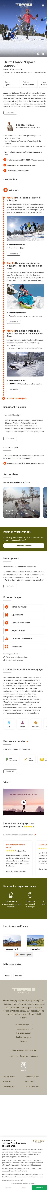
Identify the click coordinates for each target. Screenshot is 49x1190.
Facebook (13, 1056)
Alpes (7, 975)
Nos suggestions (22, 1029)
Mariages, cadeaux (23, 1033)
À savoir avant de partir (14, 660)
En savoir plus (10, 771)
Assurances (7, 1081)
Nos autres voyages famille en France (16, 482)
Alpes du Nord (12, 949)
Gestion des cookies (32, 1086)
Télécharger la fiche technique (17, 170)
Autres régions (26, 955)
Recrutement (29, 1081)
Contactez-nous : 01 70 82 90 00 (23, 1050)
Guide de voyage (8, 1086)
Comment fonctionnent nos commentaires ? (19, 835)
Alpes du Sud (35, 949)
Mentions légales (9, 1076)
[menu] (43, 5)
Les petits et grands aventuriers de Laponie (22, 511)
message (41, 160)
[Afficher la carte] (5, 190)
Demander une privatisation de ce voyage (21, 165)
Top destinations (22, 1025)
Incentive (23, 1041)
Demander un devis (24, 545)
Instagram (24, 1056)
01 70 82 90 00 (27, 160)
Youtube (34, 1056)
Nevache (18, 975)
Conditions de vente (32, 1076)
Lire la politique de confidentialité (12, 1180)
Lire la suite (10, 112)
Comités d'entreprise (23, 1037)
